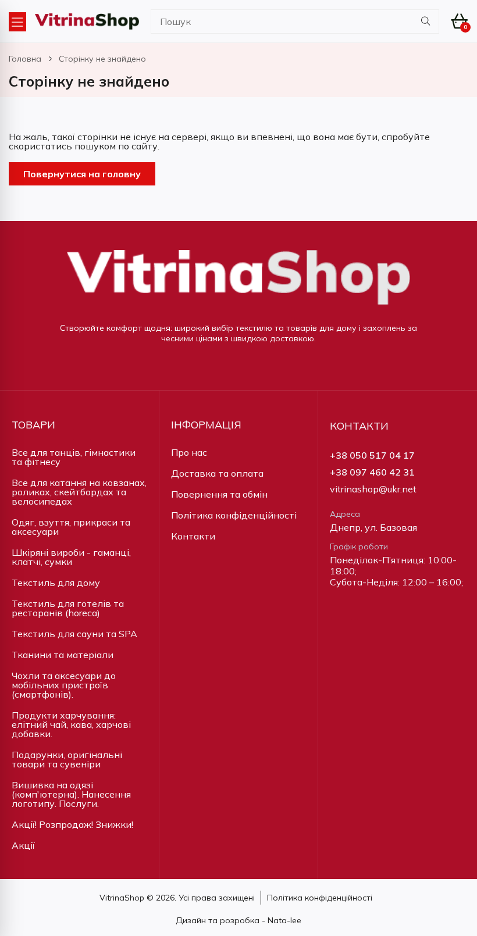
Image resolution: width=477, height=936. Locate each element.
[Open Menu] (17, 21)
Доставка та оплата (217, 473)
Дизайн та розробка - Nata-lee (238, 920)
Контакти (193, 536)
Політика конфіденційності (234, 515)
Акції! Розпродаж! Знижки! (72, 824)
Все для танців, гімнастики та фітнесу (74, 457)
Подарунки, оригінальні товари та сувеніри (67, 759)
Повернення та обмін (219, 494)
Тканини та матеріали (62, 654)
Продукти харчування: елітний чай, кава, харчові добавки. (71, 724)
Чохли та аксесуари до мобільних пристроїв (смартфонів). (64, 685)
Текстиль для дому (56, 582)
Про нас (189, 452)
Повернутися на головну (82, 174)
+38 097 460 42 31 (372, 472)
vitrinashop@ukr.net (373, 489)
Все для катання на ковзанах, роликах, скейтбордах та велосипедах (79, 492)
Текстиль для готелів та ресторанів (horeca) (68, 608)
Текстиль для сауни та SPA (74, 633)
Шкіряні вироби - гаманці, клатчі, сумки (71, 557)
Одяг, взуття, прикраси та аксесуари (71, 526)
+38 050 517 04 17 (372, 455)
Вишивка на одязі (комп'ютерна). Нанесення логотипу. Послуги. (71, 794)
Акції (23, 845)
